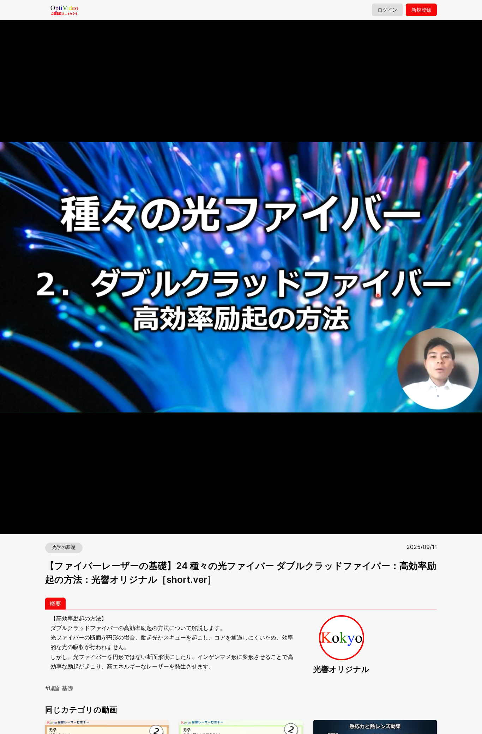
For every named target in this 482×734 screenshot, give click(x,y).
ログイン (387, 10)
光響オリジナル (341, 669)
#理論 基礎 (59, 688)
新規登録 (421, 10)
